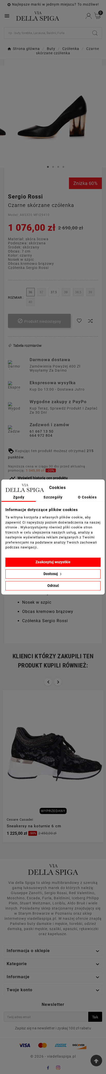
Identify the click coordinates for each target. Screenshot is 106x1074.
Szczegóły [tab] (53, 497)
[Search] (95, 33)
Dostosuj (51, 574)
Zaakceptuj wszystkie (53, 562)
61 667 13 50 (42, 431)
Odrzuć (53, 585)
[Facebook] (48, 1067)
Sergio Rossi (25, 196)
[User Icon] (89, 16)
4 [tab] (63, 167)
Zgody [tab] (18, 497)
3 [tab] (58, 167)
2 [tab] (53, 167)
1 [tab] (47, 167)
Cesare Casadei (20, 819)
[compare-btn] (90, 321)
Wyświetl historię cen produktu (38, 478)
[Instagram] (58, 1067)
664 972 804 (41, 435)
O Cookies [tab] (87, 497)
